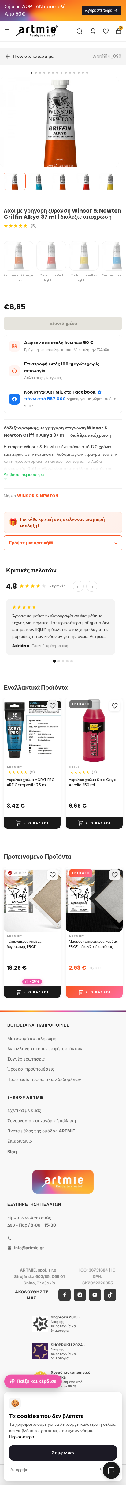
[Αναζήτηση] (79, 31)
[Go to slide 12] (79, 73)
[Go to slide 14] (87, 73)
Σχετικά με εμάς (24, 1110)
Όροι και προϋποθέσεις (30, 1069)
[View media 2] (39, 181)
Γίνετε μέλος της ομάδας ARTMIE (41, 1130)
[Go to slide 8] (61, 73)
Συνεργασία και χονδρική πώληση (41, 1120)
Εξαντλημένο (63, 323)
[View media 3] (62, 181)
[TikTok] (110, 1295)
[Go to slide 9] (66, 73)
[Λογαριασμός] (93, 31)
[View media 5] (110, 181)
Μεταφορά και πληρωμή (31, 1038)
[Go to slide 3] (40, 73)
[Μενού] (7, 31)
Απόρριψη (19, 1469)
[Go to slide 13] (83, 73)
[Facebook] (64, 1295)
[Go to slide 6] (53, 73)
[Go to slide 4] (44, 73)
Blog (12, 1151)
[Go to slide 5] (49, 73)
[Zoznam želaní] (106, 31)
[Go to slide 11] (74, 73)
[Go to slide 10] (70, 73)
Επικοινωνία (19, 1141)
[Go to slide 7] (57, 73)
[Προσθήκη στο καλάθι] (32, 823)
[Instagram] (80, 1295)
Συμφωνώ (63, 1453)
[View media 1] (15, 181)
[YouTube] (95, 1295)
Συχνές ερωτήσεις (26, 1058)
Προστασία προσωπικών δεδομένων (44, 1079)
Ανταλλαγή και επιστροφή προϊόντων (44, 1048)
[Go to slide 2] (36, 73)
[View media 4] (86, 181)
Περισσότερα (21, 1437)
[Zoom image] (59, 136)
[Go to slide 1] (31, 73)
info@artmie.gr (29, 1247)
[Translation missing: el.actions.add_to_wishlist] (52, 705)
